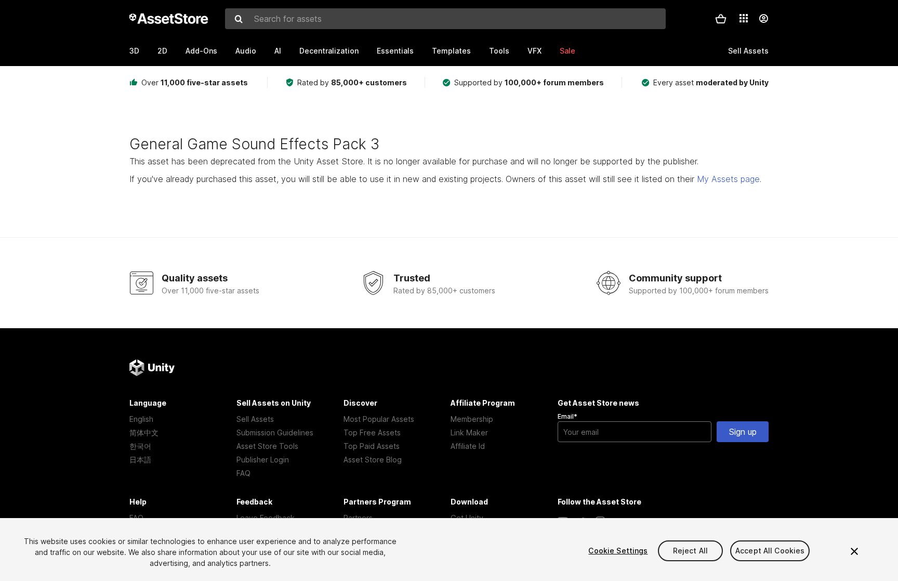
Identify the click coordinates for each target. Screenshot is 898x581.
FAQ (243, 473)
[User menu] (763, 19)
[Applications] (743, 18)
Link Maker (469, 432)
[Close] (854, 551)
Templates (451, 50)
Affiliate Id (468, 446)
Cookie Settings (618, 550)
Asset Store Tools (267, 446)
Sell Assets (255, 419)
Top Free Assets (372, 432)
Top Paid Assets (372, 446)
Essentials (395, 50)
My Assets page (728, 179)
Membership (472, 419)
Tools (499, 50)
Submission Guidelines (274, 432)
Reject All (690, 550)
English (141, 419)
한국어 (140, 446)
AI (277, 50)
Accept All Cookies (770, 550)
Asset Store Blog (373, 459)
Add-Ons (201, 50)
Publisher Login (262, 459)
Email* (567, 416)
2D (162, 50)
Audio (245, 50)
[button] (721, 18)
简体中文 (144, 432)
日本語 (140, 459)
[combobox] (445, 18)
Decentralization (329, 50)
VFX (534, 50)
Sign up (743, 432)
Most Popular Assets (379, 419)
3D (134, 50)
